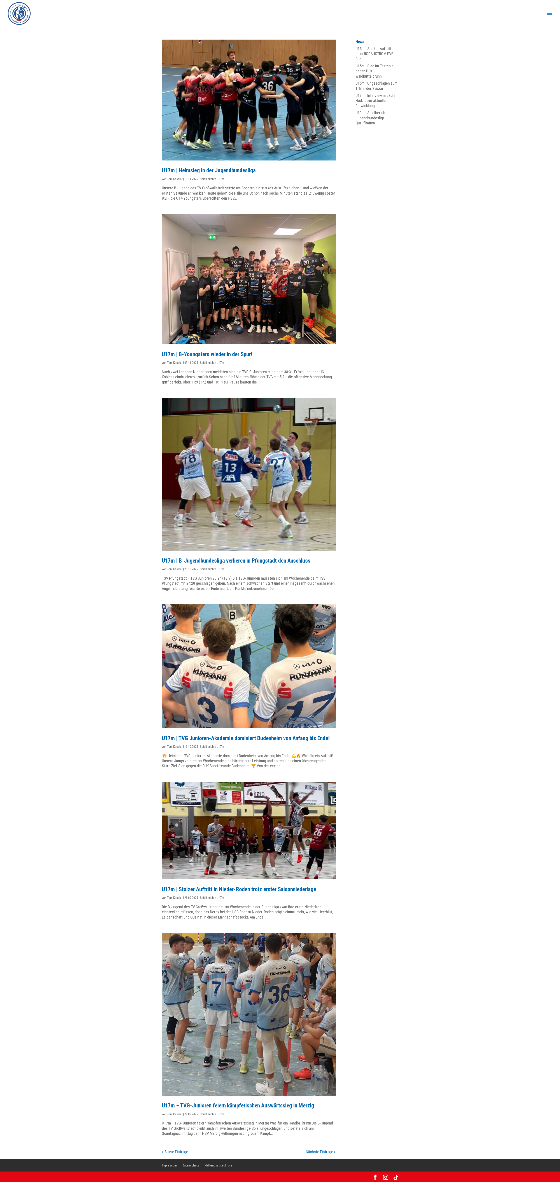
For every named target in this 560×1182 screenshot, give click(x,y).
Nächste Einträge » (321, 1151)
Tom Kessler (174, 179)
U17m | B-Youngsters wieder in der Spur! (207, 354)
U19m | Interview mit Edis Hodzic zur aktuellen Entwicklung (375, 100)
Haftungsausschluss (218, 1165)
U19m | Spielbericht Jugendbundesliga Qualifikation (371, 117)
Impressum (169, 1165)
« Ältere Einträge (175, 1151)
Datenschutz (190, 1165)
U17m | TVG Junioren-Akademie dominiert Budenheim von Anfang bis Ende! (246, 738)
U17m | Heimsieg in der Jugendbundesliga (209, 170)
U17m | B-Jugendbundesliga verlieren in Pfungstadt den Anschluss (236, 560)
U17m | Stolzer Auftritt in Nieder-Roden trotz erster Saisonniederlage (239, 889)
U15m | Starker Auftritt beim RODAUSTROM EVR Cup (374, 53)
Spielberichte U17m (212, 179)
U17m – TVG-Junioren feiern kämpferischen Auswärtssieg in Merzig (238, 1105)
